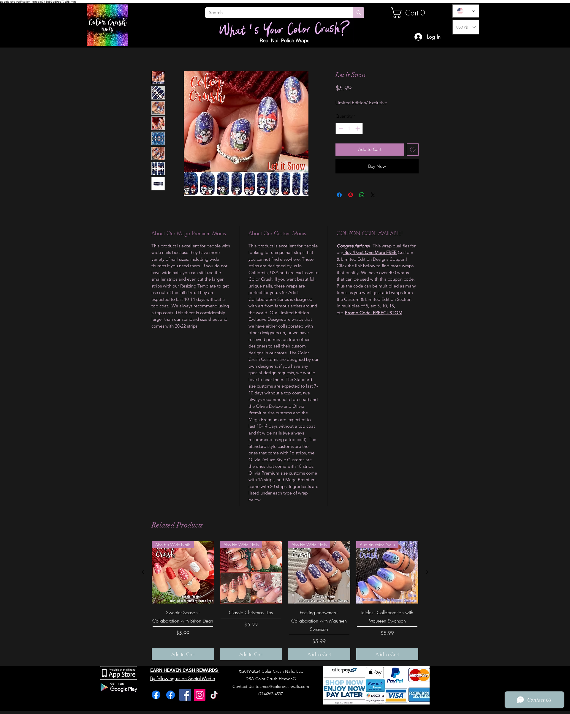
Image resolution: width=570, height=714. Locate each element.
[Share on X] (373, 210)
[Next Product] (426, 587)
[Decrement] (340, 143)
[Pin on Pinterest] (350, 210)
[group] (285, 616)
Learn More (355, 105)
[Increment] (358, 143)
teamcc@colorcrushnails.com (282, 701)
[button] (465, 27)
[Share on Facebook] (339, 210)
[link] (411, 12)
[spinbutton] (349, 143)
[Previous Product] (143, 587)
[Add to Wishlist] (413, 165)
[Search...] (358, 12)
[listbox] (465, 27)
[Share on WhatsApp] (361, 210)
